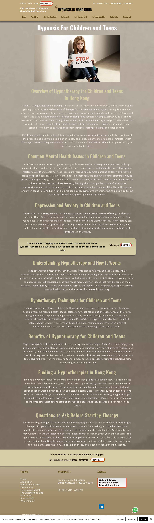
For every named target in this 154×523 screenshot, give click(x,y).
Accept (143, 519)
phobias (114, 164)
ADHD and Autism (44, 171)
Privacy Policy (27, 500)
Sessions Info (27, 498)
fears (106, 164)
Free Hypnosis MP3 (30, 489)
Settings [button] (120, 519)
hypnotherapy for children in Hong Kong (62, 116)
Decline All (131, 519)
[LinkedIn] (101, 506)
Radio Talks (26, 495)
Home (23, 479)
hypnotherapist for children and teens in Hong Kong (64, 379)
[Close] (151, 519)
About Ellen (26, 481)
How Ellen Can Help (30, 484)
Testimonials (26, 487)
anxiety (98, 164)
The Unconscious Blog (31, 492)
